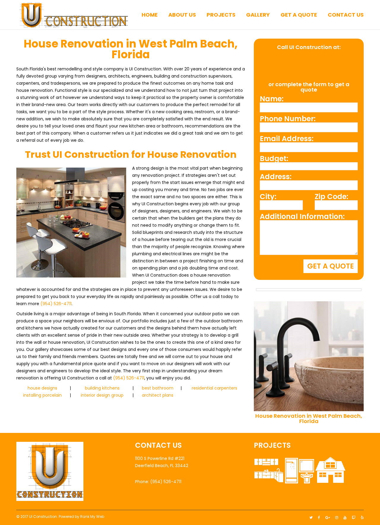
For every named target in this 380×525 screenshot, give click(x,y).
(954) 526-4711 (56, 304)
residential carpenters (214, 388)
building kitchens (102, 388)
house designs (42, 388)
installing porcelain (42, 395)
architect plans (157, 395)
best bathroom (157, 388)
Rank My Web (92, 516)
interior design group (102, 395)
